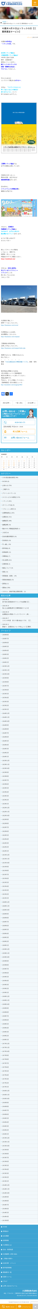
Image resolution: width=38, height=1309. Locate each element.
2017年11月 (5, 1047)
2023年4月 (5, 792)
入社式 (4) (5, 532)
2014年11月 (5, 1189)
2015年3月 (5, 1173)
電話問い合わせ (10, 1307)
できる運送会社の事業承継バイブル (16, 362)
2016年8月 (5, 1106)
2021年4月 (5, 886)
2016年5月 (5, 1118)
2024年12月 (5, 713)
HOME (4, 21)
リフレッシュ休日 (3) (9, 509)
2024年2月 (5, 752)
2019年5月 (5, 977)
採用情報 (6, 1240)
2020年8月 (5, 918)
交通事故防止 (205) (8, 513)
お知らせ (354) (7, 485)
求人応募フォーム (20, 431)
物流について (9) (7, 568)
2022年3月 (5, 843)
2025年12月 (5, 666)
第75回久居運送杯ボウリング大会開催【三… (16, 601)
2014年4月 (5, 1216)
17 (3, 465)
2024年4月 (5, 745)
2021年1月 (5, 898)
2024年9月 (5, 725)
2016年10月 (5, 1098)
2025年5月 (5, 693)
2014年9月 (5, 1197)
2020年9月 (5, 914)
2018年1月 (5, 1039)
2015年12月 (5, 1138)
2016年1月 (5, 1134)
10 (3, 463)
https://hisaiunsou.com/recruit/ (9, 325)
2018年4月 (5, 1028)
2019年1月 (5, 992)
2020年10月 (5, 910)
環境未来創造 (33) (8, 580)
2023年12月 (5, 760)
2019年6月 (5, 973)
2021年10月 (5, 863)
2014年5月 (5, 1212)
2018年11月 (5, 1000)
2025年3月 (5, 701)
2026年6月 (5, 642)
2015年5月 (5, 1165)
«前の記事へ (6, 403)
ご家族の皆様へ (8, 1258)
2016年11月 (5, 1094)
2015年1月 (5, 1181)
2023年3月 (5, 796)
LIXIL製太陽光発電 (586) (10, 477)
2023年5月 (5, 788)
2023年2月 (5, 800)
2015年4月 (5, 1169)
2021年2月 (5, 894)
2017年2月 (5, 1083)
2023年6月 (5, 784)
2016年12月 (5, 1090)
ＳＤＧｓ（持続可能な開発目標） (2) (14, 591)
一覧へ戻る (18, 403)
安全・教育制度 (8, 1249)
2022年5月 (5, 835)
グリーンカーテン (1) (9, 493)
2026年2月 (5, 658)
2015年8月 (5, 1153)
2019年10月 (5, 957)
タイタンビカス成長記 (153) (11, 497)
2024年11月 (5, 717)
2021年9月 (5, 866)
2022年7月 (5, 827)
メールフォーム (26, 1307)
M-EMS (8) (5, 481)
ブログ (5, 1281)
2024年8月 (5, 729)
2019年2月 (5, 988)
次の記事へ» (31, 403)
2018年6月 (5, 1020)
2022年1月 (5, 851)
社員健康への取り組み (10, 1254)
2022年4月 (5, 839)
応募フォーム (7, 1277)
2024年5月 (5, 741)
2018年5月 (5, 1024)
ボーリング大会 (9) (8, 505)
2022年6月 (5, 831)
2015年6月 (5, 1161)
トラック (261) (7, 501)
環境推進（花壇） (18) (9, 576)
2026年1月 (5, 662)
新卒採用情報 (7, 1267)
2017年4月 (5, 1075)
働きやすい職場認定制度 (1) (11, 528)
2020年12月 (5, 902)
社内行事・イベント (9, 1263)
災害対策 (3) (6, 564)
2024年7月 (5, 733)
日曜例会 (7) (6, 556)
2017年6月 (5, 1067)
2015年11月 (5, 1142)
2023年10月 (5, 768)
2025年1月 (5, 709)
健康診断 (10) (6, 525)
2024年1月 (5, 756)
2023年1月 (5, 804)
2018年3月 (5, 1032)
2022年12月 (5, 807)
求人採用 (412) (7, 560)
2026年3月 (5, 654)
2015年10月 (5, 1146)
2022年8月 (5, 823)
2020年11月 (5, 906)
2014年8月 (5, 1201)
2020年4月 (5, 933)
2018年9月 (5, 1008)
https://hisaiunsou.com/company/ (10, 336)
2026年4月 (5, 650)
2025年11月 (5, 670)
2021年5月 (5, 882)
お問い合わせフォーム (20, 438)
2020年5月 (5, 929)
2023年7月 (5, 780)
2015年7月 (5, 1157)
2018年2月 (5, 1036)
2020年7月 (5, 922)
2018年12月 (5, 996)
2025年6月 (5, 690)
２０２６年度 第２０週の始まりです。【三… (17, 619)
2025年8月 (5, 682)
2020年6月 (5, 925)
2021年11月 (5, 859)
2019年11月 (5, 953)
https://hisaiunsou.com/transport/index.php (13, 348)
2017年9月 (5, 1055)
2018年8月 (5, 1012)
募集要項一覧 (7, 1272)
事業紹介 (6, 1231)
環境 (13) (5, 572)
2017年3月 (5, 1079)
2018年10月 (5, 1004)
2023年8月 (5, 776)
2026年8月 (5, 635)
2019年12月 (5, 949)
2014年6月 (5, 1208)
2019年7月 (5, 969)
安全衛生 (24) (6, 540)
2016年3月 (5, 1126)
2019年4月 (5, 980)
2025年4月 (5, 697)
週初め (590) (6, 587)
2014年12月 (5, 1185)
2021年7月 (5, 874)
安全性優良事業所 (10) (9, 536)
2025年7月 (5, 686)
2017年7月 (5, 1063)
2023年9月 (5, 772)
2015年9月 (5, 1149)
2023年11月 (5, 764)
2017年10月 (5, 1051)
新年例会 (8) (6, 548)
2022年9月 (5, 819)
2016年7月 (5, 1110)
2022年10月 (5, 815)
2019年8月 (5, 965)
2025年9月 (5, 678)
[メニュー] (35, 3)
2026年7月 (5, 638)
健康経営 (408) (7, 521)
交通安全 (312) (7, 517)
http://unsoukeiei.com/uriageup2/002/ (11, 385)
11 (8, 463)
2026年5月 (5, 646)
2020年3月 (5, 937)
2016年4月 (5, 1122)
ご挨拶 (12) (5, 489)
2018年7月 (5, 1016)
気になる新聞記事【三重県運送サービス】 (15, 607)
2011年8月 (5, 1220)
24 (3, 467)
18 (8, 465)
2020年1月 (5, 945)
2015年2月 (5, 1177)
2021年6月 (5, 878)
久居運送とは (7, 1245)
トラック (29, 37)
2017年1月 (5, 1087)
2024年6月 (5, 737)
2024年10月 (5, 721)
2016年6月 (5, 1114)
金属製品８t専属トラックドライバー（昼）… (16, 613)
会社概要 (6, 1236)
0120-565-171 (20, 422)
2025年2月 (5, 705)
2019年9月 (5, 961)
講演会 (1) (5, 583)
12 (13, 463)
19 (13, 465)
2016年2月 (5, 1130)
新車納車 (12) (6, 552)
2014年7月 (5, 1205)
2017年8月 (5, 1059)
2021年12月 (5, 855)
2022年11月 (5, 811)
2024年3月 (5, 748)
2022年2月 (5, 847)
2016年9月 (5, 1102)
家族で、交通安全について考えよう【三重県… (17, 625)
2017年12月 (5, 1043)
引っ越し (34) (6, 544)
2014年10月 (5, 1193)
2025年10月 (5, 674)
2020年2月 (5, 941)
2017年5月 (5, 1071)
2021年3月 (5, 890)
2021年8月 (5, 870)
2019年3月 (5, 984)
